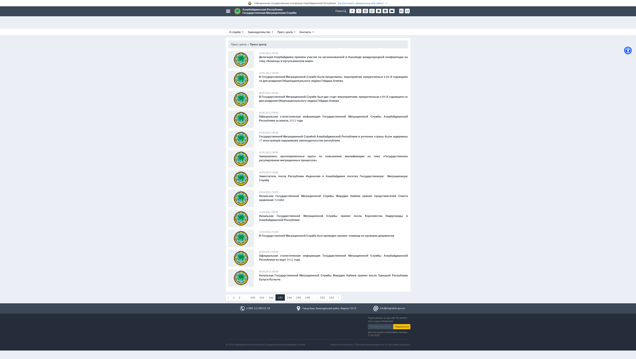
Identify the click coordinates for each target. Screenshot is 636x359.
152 (322, 297)
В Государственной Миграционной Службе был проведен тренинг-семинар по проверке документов (326, 235)
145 (298, 297)
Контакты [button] (306, 32)
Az (407, 11)
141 (261, 297)
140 (252, 297)
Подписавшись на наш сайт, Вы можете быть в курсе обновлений (387, 319)
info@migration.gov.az (392, 308)
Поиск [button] (339, 11)
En (401, 11)
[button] (318, 3)
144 (289, 297)
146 (307, 297)
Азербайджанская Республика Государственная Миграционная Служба (269, 11)
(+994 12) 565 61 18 (258, 308)
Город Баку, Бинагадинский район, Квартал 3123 (329, 308)
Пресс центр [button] (285, 32)
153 (331, 297)
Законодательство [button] (259, 32)
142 (271, 297)
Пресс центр (238, 44)
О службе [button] (235, 32)
